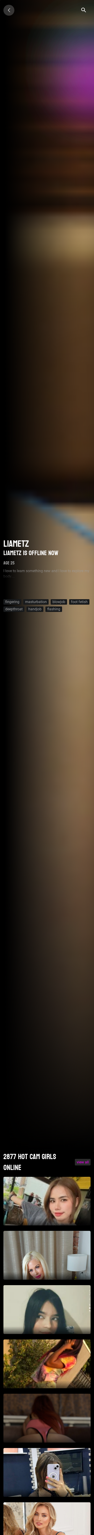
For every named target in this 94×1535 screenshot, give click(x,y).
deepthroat (14, 609)
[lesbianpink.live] (8, 10)
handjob (35, 609)
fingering (12, 602)
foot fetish (79, 602)
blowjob (58, 602)
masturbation (36, 602)
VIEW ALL (83, 1162)
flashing (53, 609)
